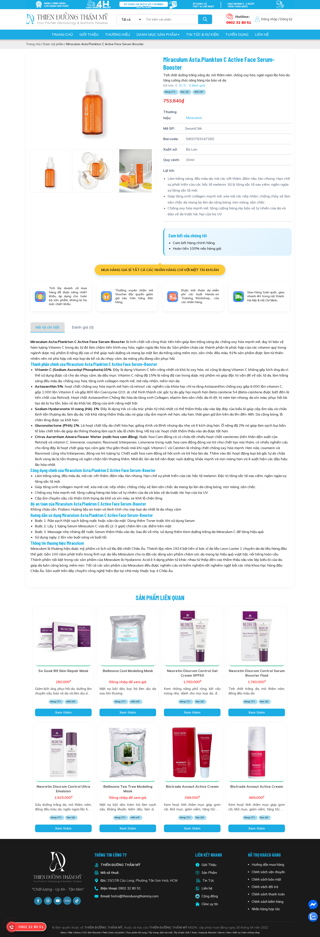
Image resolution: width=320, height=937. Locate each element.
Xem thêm (63, 712)
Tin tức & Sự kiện (202, 34)
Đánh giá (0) (83, 327)
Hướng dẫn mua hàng (268, 864)
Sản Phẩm (209, 873)
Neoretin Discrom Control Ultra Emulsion (63, 788)
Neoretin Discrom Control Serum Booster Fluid (257, 673)
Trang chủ (62, 34)
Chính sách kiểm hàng (267, 902)
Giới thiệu (88, 34)
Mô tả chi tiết (47, 327)
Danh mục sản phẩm (156, 34)
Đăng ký (286, 19)
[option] (92, 99)
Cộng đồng (210, 896)
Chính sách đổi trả (265, 887)
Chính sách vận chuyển (268, 872)
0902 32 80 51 (129, 888)
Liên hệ (262, 34)
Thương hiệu (117, 34)
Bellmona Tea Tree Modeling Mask (127, 788)
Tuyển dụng (236, 34)
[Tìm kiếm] (205, 19)
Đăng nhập (269, 19)
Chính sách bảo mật (266, 879)
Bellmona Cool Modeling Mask (128, 671)
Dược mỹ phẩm (53, 44)
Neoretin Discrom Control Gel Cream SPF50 (192, 673)
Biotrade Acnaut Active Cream (192, 786)
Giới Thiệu (209, 865)
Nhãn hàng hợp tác (266, 909)
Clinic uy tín (210, 904)
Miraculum (193, 118)
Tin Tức (208, 880)
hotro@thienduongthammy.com (134, 896)
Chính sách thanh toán (268, 894)
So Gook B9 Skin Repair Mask (63, 671)
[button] (154, 102)
